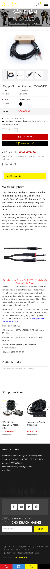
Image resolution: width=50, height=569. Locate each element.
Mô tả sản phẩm (14, 176)
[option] (25, 49)
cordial (10, 156)
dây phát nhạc (34, 156)
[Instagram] (15, 164)
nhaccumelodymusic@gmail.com (19, 467)
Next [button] (48, 407)
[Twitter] (11, 164)
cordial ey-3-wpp (21, 156)
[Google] (6, 164)
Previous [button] (2, 407)
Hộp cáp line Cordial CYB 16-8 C (29, 423)
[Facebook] (2, 164)
